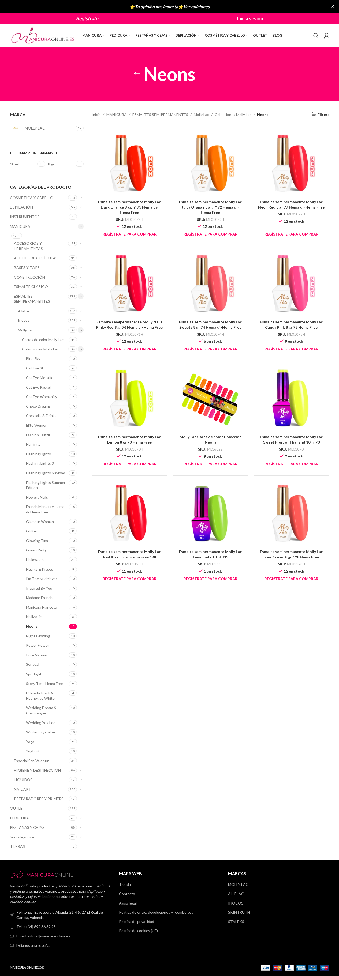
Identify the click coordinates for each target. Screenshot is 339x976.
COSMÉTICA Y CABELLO (31, 197)
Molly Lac (25, 330)
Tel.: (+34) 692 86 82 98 (36, 926)
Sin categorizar (22, 837)
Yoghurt (33, 751)
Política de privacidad (136, 921)
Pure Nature (36, 655)
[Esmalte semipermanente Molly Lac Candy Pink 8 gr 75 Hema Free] (291, 283)
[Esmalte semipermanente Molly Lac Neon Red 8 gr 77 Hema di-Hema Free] (291, 163)
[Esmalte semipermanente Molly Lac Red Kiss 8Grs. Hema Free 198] (129, 513)
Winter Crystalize (40, 732)
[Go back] (137, 74)
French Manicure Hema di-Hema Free (45, 509)
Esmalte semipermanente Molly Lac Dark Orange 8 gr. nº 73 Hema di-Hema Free (129, 206)
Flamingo (33, 444)
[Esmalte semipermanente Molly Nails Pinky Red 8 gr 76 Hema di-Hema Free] (129, 283)
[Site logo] (43, 35)
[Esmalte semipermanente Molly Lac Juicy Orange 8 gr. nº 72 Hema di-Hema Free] (210, 163)
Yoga (30, 741)
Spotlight (34, 674)
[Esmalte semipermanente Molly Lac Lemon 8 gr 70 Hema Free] (129, 398)
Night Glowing (38, 636)
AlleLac (24, 311)
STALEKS (236, 921)
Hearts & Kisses (39, 569)
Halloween (35, 559)
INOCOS (235, 903)
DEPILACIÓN (21, 207)
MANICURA (20, 226)
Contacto (127, 893)
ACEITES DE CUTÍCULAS (36, 258)
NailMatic (34, 616)
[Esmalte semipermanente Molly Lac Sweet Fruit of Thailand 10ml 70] (291, 398)
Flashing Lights (38, 454)
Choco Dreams (38, 406)
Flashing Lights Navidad (45, 473)
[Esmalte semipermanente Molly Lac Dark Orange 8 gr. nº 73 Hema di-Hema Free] (129, 163)
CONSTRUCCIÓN (29, 277)
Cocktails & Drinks (41, 415)
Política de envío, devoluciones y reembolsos (156, 912)
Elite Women (36, 425)
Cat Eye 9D (35, 368)
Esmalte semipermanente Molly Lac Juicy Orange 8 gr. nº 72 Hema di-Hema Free (210, 206)
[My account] (326, 35)
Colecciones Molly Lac (40, 349)
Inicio (96, 114)
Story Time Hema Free (44, 683)
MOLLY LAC (238, 884)
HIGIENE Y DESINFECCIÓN (37, 770)
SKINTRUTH (239, 912)
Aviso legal (128, 903)
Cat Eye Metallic (39, 377)
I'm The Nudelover (41, 578)
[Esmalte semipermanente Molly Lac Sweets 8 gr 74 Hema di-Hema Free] (210, 283)
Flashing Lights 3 (40, 463)
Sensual (32, 664)
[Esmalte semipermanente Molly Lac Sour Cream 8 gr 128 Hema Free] (291, 513)
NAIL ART (22, 789)
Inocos (23, 320)
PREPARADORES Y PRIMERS (39, 798)
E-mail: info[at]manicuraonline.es (43, 936)
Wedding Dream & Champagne (41, 710)
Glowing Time (37, 540)
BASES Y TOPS (27, 267)
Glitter (31, 531)
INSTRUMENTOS (25, 216)
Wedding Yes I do (40, 722)
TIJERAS (17, 846)
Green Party (36, 550)
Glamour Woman (40, 521)
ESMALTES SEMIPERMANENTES (32, 299)
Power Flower (37, 645)
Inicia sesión (250, 18)
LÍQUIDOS (23, 779)
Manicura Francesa (41, 607)
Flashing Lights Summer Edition (45, 485)
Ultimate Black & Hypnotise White (40, 696)
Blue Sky (33, 358)
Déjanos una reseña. (33, 945)
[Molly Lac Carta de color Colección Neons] (210, 398)
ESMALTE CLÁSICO (31, 286)
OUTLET (17, 808)
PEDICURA (19, 818)
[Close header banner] (332, 6)
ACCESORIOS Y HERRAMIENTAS (28, 246)
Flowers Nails (37, 497)
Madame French (39, 597)
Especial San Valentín (31, 760)
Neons (32, 626)
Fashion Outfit (38, 435)
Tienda (125, 884)
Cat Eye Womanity (41, 396)
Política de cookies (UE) (138, 930)
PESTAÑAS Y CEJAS (27, 827)
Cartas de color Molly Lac (43, 339)
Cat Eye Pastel (38, 387)
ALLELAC (236, 893)
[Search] (316, 35)
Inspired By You (39, 588)
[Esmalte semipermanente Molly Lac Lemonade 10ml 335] (210, 513)
